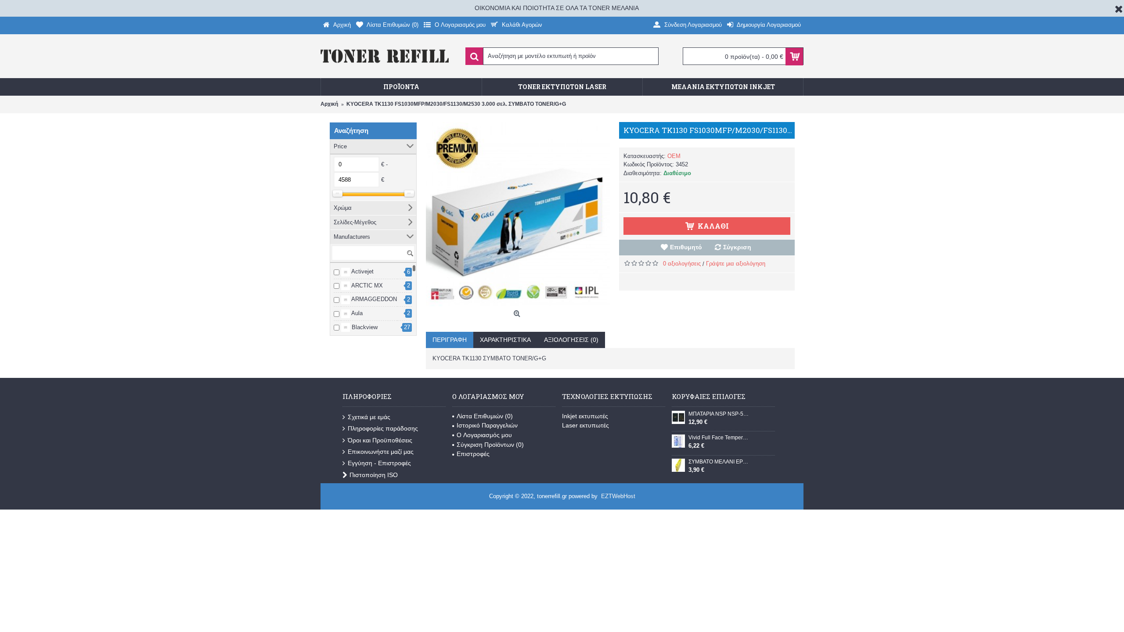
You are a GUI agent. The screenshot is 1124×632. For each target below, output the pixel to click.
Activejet (362, 271)
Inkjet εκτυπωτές (585, 416)
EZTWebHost (618, 496)
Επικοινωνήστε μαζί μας (381, 451)
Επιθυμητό (686, 247)
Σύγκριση (737, 247)
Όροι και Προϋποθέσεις (380, 440)
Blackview (364, 327)
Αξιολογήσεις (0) (571, 339)
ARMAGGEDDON (373, 299)
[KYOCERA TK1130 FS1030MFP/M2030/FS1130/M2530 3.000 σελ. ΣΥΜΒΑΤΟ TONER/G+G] (518, 214)
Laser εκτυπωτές (585, 425)
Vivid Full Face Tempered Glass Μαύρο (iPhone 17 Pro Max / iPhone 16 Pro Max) (719, 437)
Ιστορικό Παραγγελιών (487, 425)
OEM (674, 156)
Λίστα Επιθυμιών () (485, 416)
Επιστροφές (473, 453)
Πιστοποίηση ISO (373, 474)
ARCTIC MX (366, 285)
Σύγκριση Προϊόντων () (490, 444)
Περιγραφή (449, 339)
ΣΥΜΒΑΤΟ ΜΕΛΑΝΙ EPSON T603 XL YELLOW (719, 462)
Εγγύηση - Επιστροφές (379, 463)
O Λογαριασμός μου (484, 434)
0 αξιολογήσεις (682, 263)
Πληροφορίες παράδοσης (383, 428)
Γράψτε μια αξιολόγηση (735, 263)
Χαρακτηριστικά (505, 339)
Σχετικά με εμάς (369, 416)
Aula (356, 313)
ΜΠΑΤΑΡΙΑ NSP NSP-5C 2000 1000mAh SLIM (719, 414)
